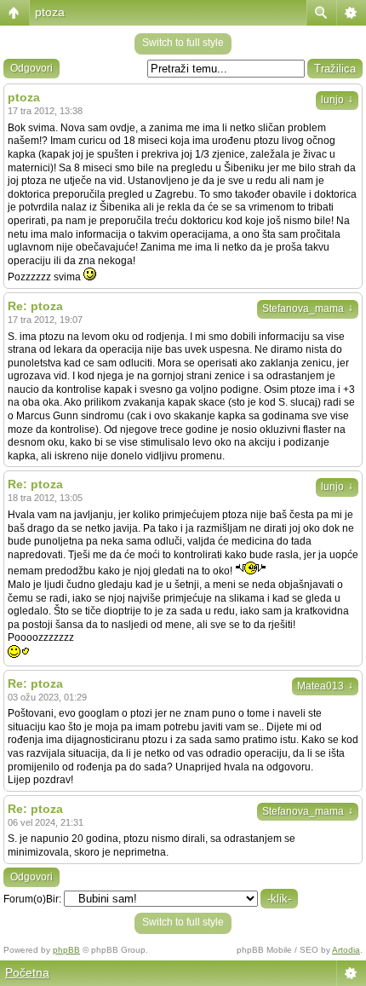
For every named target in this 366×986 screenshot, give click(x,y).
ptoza (50, 12)
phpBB (66, 949)
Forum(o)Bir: (32, 899)
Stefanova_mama (307, 308)
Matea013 (325, 686)
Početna (27, 972)
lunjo (337, 100)
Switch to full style (183, 43)
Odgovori (31, 68)
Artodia (346, 949)
